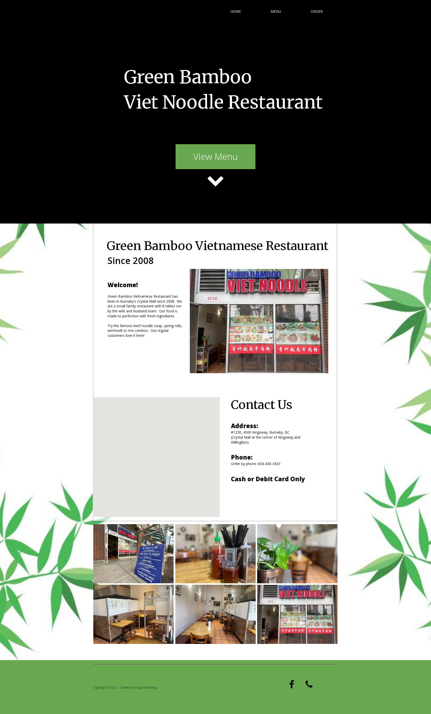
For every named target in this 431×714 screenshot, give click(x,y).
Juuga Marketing (146, 687)
